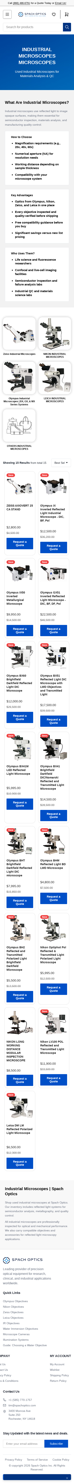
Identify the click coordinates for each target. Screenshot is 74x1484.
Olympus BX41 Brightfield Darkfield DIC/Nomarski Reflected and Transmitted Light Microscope (52, 777)
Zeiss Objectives (13, 1312)
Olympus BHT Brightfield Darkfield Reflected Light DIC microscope (19, 868)
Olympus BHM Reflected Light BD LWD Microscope (53, 864)
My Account (57, 1364)
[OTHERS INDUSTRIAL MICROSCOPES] (19, 425)
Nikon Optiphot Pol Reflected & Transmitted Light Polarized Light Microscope (53, 955)
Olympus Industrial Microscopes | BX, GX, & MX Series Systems (19, 401)
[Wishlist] (56, 14)
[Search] (67, 27)
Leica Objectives (13, 1317)
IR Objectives (11, 1323)
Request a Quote (20, 543)
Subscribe (56, 1443)
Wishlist (54, 1369)
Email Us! (60, 3)
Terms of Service (37, 1459)
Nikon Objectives (13, 1306)
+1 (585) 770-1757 (20, 1399)
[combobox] (37, 27)
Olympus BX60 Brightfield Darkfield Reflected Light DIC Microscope (19, 683)
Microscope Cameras (16, 1334)
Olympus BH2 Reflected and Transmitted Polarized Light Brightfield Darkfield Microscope (17, 958)
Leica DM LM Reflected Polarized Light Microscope (20, 1129)
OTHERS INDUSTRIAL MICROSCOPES (19, 448)
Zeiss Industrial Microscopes (19, 354)
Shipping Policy (59, 1375)
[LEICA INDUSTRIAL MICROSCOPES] (54, 378)
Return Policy (58, 1380)
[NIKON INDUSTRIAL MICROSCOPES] (54, 333)
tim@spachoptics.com (22, 1405)
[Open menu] (7, 14)
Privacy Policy (13, 1459)
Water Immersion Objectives (20, 1328)
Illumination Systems (16, 1339)
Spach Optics (39, 1465)
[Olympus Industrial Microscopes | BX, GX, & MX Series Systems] (19, 378)
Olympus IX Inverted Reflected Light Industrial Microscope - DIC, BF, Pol (52, 513)
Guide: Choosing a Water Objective (25, 1345)
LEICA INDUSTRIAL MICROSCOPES (55, 400)
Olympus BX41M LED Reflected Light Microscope (18, 770)
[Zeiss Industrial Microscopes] (19, 333)
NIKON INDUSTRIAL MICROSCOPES (54, 356)
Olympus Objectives (15, 1301)
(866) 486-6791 (21, 3)
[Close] (67, 1478)
